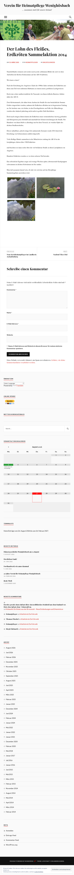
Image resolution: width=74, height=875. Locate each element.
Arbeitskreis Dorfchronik (28, 614)
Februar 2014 (11, 812)
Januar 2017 (10, 756)
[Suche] (68, 17)
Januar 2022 (10, 732)
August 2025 (10, 681)
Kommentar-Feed (12, 840)
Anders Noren (59, 861)
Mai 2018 (9, 751)
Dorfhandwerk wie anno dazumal (16, 566)
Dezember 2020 (12, 742)
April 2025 (10, 690)
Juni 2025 (9, 685)
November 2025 (12, 667)
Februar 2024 (11, 718)
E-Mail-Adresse (13, 324)
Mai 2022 (9, 728)
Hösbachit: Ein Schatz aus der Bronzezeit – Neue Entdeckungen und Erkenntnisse (34, 609)
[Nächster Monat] (65, 447)
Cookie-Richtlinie (38, 872)
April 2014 (10, 803)
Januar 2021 (10, 737)
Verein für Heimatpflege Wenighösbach (37, 5)
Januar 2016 (10, 765)
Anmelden (9, 831)
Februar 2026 (11, 657)
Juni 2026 (9, 652)
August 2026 (10, 648)
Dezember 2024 (12, 709)
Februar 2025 (11, 699)
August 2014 (10, 793)
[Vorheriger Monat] (8, 447)
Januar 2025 (10, 704)
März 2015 (10, 779)
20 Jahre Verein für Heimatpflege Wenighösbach (22, 574)
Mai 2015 (9, 774)
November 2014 (12, 788)
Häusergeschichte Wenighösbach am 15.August (21, 552)
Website (10, 335)
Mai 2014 (9, 798)
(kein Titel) (8, 581)
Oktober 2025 (11, 671)
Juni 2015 (9, 770)
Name (9, 313)
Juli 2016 (9, 760)
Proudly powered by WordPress (21, 861)
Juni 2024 (9, 713)
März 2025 (10, 695)
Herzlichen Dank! (10, 559)
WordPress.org (11, 845)
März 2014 (10, 807)
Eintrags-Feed (11, 835)
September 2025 (12, 676)
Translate (19, 386)
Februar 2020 (11, 746)
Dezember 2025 (12, 662)
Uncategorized (49, 62)
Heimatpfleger (32, 62)
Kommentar (11, 290)
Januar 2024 (10, 723)
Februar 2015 (11, 784)
